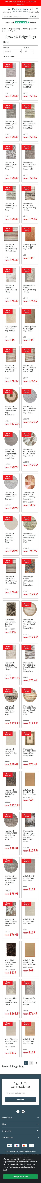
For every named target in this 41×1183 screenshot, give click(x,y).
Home (4, 29)
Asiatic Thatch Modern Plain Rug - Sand (28, 921)
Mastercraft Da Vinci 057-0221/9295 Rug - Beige (29, 1001)
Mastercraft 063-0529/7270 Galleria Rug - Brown (11, 922)
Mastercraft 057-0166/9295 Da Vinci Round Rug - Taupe (29, 409)
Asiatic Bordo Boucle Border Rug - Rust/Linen (29, 962)
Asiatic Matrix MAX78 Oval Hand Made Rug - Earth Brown (29, 496)
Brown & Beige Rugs (10, 31)
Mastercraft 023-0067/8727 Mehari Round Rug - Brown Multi (11, 835)
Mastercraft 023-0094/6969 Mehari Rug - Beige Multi (29, 125)
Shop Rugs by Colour (30, 29)
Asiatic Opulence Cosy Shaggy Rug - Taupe (29, 328)
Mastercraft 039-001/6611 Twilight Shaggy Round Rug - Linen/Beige (11, 453)
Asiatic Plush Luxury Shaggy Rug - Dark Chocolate (10, 963)
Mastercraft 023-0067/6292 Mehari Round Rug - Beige (11, 496)
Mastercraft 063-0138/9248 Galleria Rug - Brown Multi (29, 368)
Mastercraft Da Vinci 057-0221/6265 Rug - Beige (29, 288)
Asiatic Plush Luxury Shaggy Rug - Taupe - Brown (10, 623)
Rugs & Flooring (14, 29)
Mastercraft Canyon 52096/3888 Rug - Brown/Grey (28, 581)
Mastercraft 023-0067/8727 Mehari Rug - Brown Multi (29, 166)
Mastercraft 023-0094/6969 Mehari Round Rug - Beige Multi (29, 538)
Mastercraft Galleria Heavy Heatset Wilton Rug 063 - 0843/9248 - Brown (29, 836)
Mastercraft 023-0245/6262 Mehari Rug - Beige (11, 166)
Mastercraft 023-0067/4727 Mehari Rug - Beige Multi (11, 125)
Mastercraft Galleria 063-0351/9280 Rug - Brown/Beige (11, 248)
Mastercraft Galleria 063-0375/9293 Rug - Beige (11, 666)
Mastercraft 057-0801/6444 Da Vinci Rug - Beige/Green (29, 752)
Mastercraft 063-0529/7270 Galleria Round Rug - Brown (29, 452)
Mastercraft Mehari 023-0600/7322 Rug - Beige (11, 752)
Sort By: (6, 48)
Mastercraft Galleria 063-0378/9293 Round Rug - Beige (10, 710)
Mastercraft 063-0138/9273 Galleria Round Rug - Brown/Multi (29, 624)
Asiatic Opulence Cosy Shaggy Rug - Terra (29, 247)
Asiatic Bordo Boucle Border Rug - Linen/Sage (29, 792)
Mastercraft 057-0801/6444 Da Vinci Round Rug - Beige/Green (11, 410)
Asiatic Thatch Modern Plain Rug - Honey (28, 1041)
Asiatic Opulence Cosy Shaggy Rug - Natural (11, 328)
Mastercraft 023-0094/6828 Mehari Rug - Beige (11, 207)
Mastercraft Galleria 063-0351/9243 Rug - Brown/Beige (11, 580)
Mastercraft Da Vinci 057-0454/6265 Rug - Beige (11, 1001)
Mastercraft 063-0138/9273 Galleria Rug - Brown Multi (11, 368)
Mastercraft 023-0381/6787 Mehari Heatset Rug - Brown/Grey (29, 667)
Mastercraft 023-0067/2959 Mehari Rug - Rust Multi (29, 84)
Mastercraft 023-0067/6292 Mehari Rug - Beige (11, 84)
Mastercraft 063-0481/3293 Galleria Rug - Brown (11, 793)
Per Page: (26, 48)
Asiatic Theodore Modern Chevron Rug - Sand (11, 1041)
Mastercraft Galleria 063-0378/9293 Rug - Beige (29, 207)
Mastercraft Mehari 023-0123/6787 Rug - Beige (11, 288)
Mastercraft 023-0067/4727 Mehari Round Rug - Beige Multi (11, 880)
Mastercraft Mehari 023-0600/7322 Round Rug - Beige (9, 538)
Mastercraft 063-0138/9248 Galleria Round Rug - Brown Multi (29, 710)
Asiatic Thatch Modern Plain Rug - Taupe (28, 878)
